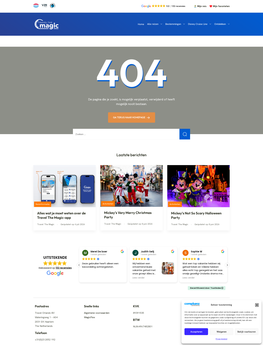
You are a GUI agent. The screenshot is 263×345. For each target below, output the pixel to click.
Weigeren (221, 331)
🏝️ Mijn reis (200, 6)
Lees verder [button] (138, 277)
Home (141, 24)
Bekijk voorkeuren (246, 331)
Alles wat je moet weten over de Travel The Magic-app (61, 215)
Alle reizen (152, 24)
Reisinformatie (43, 204)
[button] (256, 305)
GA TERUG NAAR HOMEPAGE (129, 117)
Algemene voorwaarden (96, 312)
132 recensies (64, 267)
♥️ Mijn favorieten (219, 6)
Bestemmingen (173, 24)
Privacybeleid (221, 339)
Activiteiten (108, 203)
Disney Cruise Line (197, 24)
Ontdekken (220, 24)
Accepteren (196, 331)
